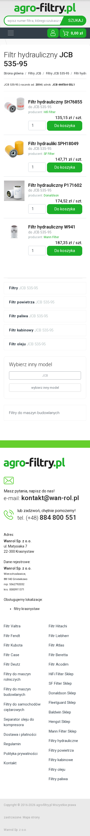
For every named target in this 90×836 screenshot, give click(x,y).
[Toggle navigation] (11, 33)
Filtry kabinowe (61, 760)
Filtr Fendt (12, 636)
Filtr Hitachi (58, 626)
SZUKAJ (75, 20)
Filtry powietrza (61, 750)
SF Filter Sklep (60, 683)
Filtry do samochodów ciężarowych (22, 707)
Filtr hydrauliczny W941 (52, 226)
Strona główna (14, 73)
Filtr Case (11, 655)
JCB (45, 375)
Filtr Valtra (12, 626)
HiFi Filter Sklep (61, 674)
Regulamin (12, 744)
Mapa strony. (31, 817)
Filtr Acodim (58, 664)
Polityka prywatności (21, 753)
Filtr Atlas (56, 645)
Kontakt (10, 763)
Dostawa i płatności (20, 734)
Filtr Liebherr (59, 636)
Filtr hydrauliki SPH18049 (53, 143)
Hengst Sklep (59, 721)
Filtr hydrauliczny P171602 (55, 185)
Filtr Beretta (58, 655)
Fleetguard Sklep (62, 702)
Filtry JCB (34, 73)
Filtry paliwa (58, 779)
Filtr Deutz (12, 664)
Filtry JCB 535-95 (57, 73)
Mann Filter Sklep (62, 731)
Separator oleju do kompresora (19, 722)
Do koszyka (64, 125)
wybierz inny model (45, 387)
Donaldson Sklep (62, 693)
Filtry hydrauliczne (63, 741)
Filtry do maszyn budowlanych (17, 692)
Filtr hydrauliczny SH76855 (55, 101)
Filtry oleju (57, 769)
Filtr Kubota (13, 645)
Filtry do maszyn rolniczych (17, 677)
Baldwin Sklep (60, 712)
